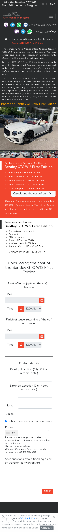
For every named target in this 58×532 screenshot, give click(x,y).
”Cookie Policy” (28, 518)
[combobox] (11, 433)
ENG (52, 4)
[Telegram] (12, 25)
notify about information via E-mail (30, 421)
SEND (47, 491)
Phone (9, 427)
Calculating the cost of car (30, 193)
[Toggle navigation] (51, 16)
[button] (55, 128)
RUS (44, 4)
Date (10, 294)
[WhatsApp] (19, 25)
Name (9, 405)
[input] (22, 300)
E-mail (9, 414)
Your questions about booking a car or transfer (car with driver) (28, 461)
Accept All (46, 528)
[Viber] (6, 25)
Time (10, 308)
